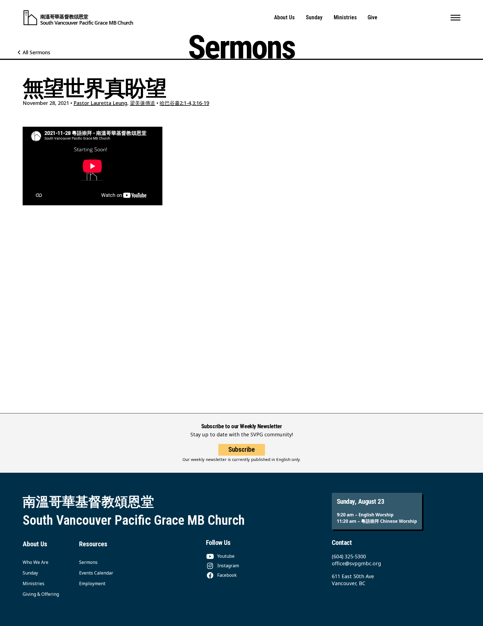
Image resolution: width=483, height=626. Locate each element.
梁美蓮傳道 (142, 103)
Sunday (314, 17)
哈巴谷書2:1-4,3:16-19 (184, 103)
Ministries (345, 17)
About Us (284, 17)
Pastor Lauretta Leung (100, 103)
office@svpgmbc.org (356, 563)
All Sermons (36, 52)
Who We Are (35, 562)
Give (372, 17)
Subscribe (241, 449)
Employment (92, 583)
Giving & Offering (41, 594)
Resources (93, 544)
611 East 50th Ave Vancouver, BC (353, 580)
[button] (455, 17)
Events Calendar (96, 573)
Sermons (88, 562)
